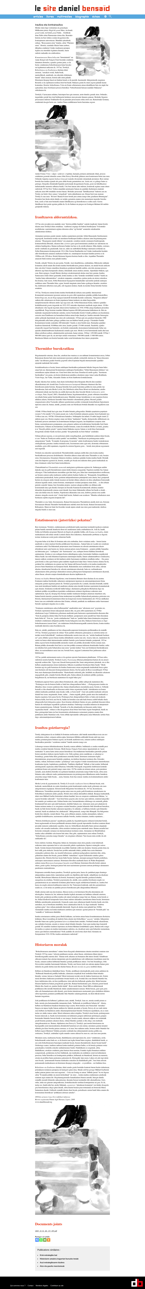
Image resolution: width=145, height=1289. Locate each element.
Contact (30, 1286)
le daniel (72, 8)
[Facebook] (37, 1240)
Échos (96, 16)
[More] (48, 1240)
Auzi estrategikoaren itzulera (52, 1262)
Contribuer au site (56, 1286)
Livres (50, 16)
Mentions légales (42, 1286)
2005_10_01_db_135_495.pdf (46, 1231)
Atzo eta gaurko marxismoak (52, 1266)
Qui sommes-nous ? (17, 1286)
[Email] (44, 1240)
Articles (38, 16)
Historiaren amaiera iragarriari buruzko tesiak (59, 1259)
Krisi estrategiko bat (48, 1255)
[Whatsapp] (41, 1240)
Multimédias (64, 16)
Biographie (82, 16)
